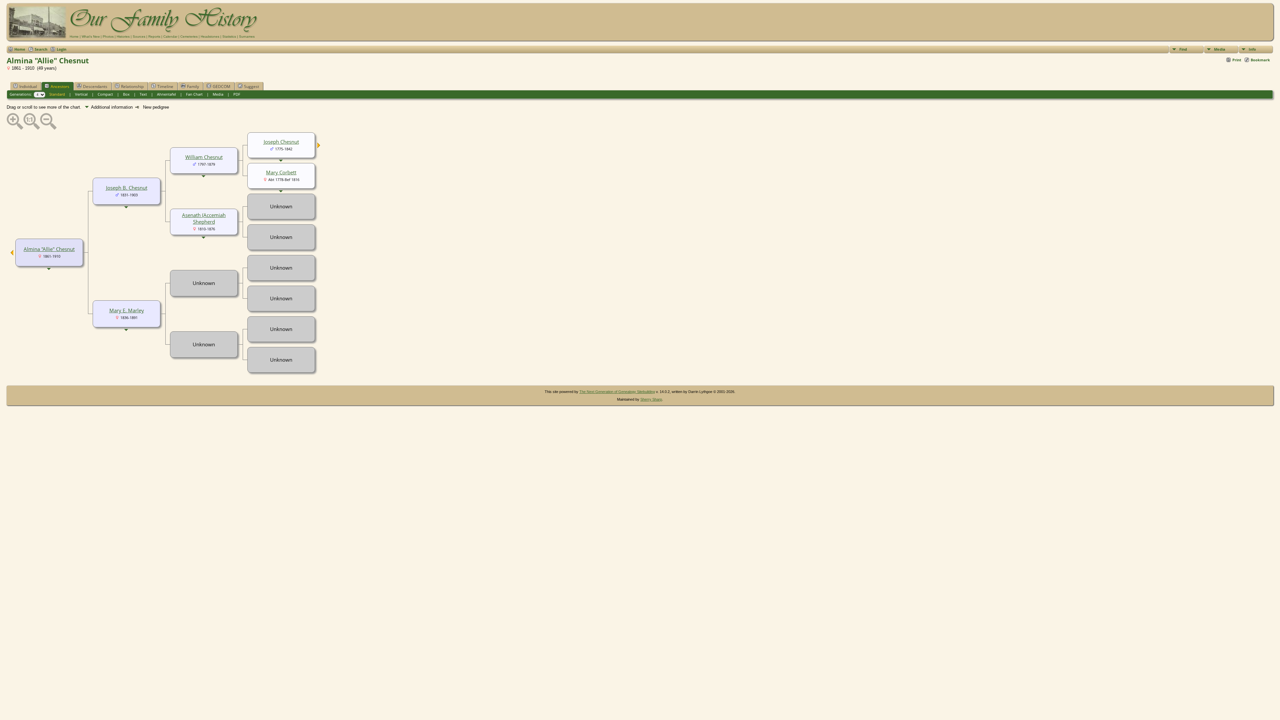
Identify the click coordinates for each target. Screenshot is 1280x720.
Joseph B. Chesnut (126, 187)
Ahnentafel (166, 94)
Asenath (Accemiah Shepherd (204, 218)
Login (61, 49)
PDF (236, 94)
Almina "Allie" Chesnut (49, 249)
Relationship (132, 86)
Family (193, 86)
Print (1236, 59)
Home (74, 36)
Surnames (247, 36)
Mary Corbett (281, 172)
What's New (91, 36)
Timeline (165, 86)
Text (143, 94)
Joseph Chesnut (281, 141)
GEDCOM (221, 86)
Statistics (229, 36)
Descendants (95, 86)
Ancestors (60, 86)
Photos (108, 36)
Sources (139, 36)
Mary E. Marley (126, 310)
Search (41, 49)
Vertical (81, 94)
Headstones (210, 36)
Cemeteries (189, 36)
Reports (154, 36)
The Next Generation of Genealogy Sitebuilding (617, 392)
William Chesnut (204, 157)
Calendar (170, 36)
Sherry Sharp (651, 399)
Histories (123, 36)
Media (1219, 49)
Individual (28, 86)
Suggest (251, 86)
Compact (105, 94)
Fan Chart (194, 94)
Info (1252, 49)
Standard (57, 94)
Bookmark (1260, 59)
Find (1183, 49)
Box (126, 94)
